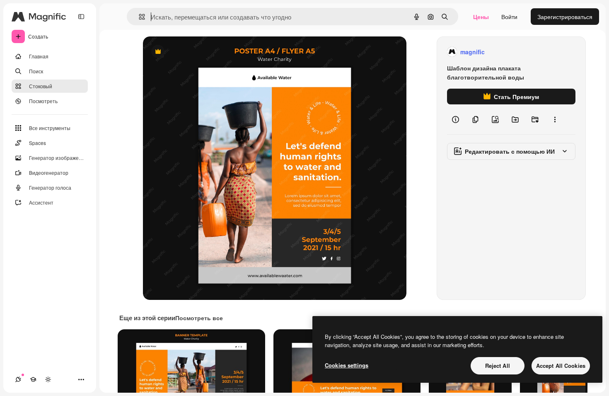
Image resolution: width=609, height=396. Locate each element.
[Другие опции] (554, 119)
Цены (481, 16)
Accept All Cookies (560, 365)
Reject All (497, 365)
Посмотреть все (199, 318)
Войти (509, 16)
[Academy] (33, 379)
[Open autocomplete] (138, 17)
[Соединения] (18, 379)
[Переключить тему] (48, 379)
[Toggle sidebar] (81, 16)
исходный (198, 52)
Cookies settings (346, 365)
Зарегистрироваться (564, 16)
